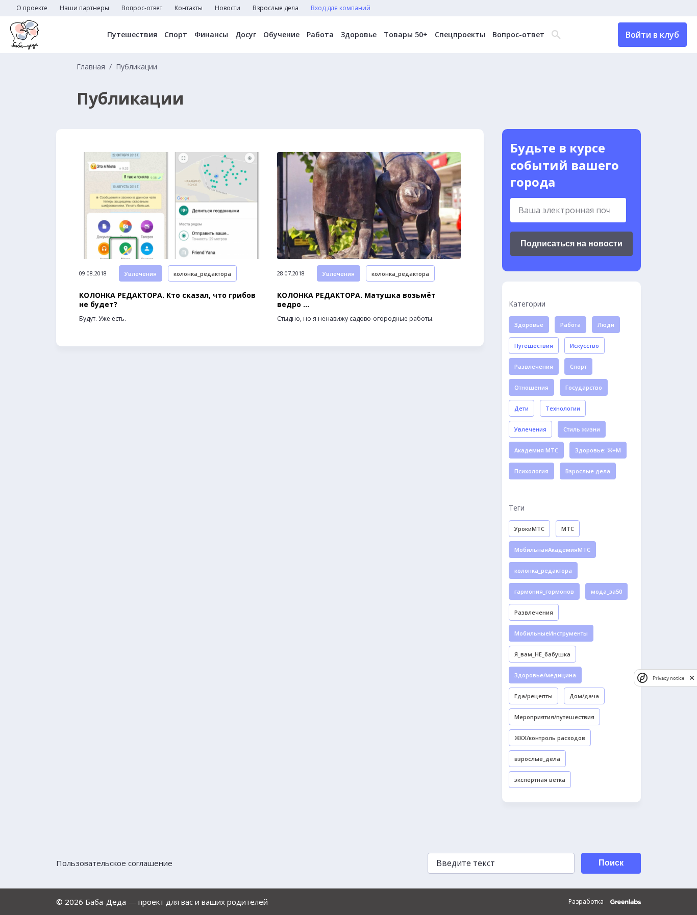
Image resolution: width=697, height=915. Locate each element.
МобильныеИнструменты (551, 633)
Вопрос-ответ (141, 8)
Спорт (175, 34)
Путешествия (132, 34)
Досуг (245, 34)
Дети (521, 408)
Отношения (531, 387)
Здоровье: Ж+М (598, 450)
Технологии (562, 408)
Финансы (211, 34)
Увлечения (141, 273)
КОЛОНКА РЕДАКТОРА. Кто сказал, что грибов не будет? (167, 300)
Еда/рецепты (533, 696)
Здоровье (359, 34)
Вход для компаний (340, 8)
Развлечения (533, 366)
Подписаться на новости (571, 243)
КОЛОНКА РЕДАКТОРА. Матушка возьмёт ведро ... (356, 300)
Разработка (586, 902)
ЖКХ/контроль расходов (549, 738)
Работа (320, 34)
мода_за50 (606, 591)
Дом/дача (584, 696)
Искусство (584, 345)
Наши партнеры (84, 8)
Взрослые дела (275, 8)
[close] (692, 677)
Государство (583, 387)
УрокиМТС (529, 528)
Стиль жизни (581, 429)
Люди (606, 324)
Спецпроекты (460, 34)
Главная (91, 66)
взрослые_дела (537, 758)
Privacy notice (668, 677)
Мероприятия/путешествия (554, 717)
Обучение (281, 34)
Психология (531, 471)
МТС (567, 528)
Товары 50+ (406, 34)
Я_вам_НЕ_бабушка (542, 654)
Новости (227, 8)
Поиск (611, 862)
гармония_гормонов (544, 591)
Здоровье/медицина (545, 675)
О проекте (31, 8)
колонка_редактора (202, 273)
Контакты (189, 8)
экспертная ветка (539, 779)
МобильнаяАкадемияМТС (552, 549)
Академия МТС (536, 450)
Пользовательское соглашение (114, 863)
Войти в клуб (652, 34)
